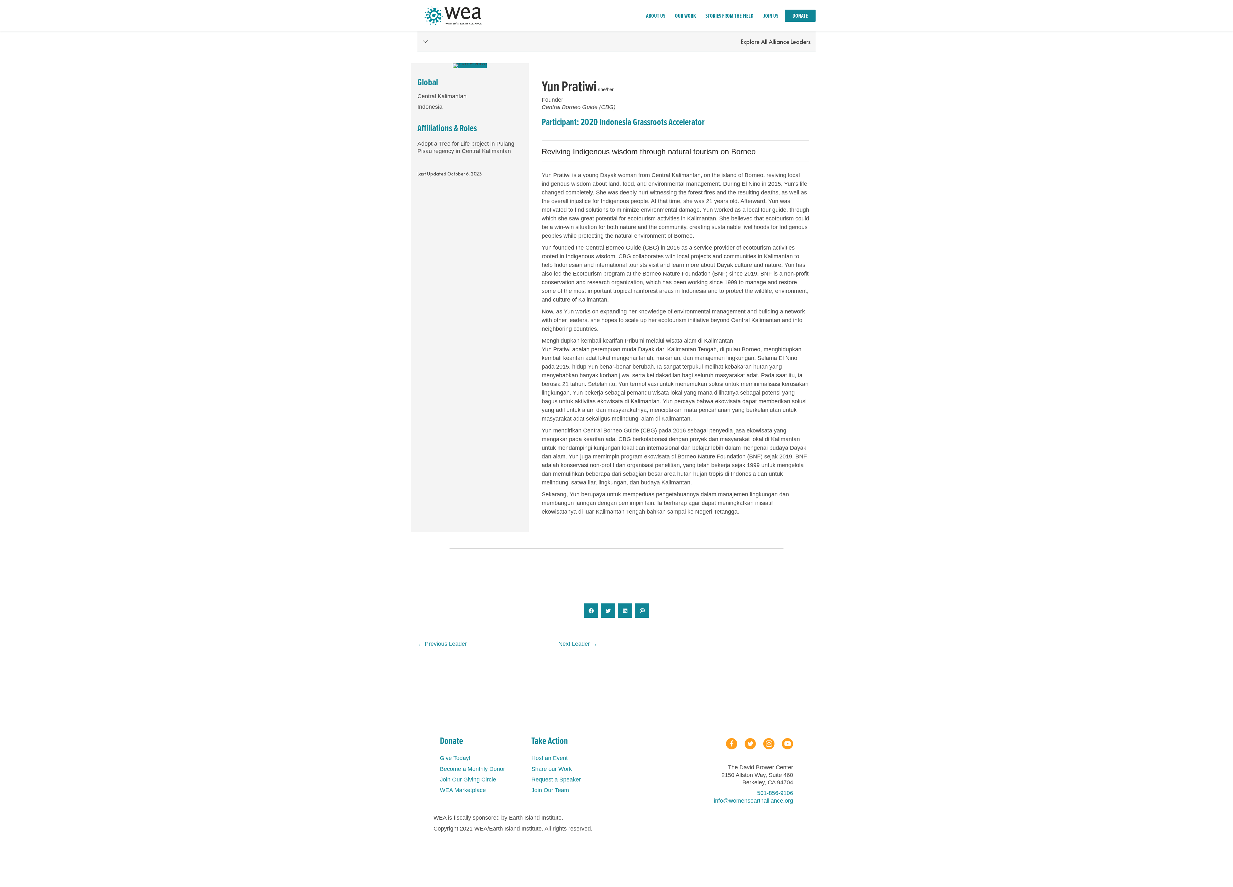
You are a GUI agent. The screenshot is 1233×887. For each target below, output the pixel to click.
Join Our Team (550, 790)
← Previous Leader (442, 644)
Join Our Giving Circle (468, 779)
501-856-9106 (775, 793)
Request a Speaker (556, 779)
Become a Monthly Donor (472, 769)
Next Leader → (577, 644)
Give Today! (455, 758)
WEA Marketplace (463, 790)
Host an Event (549, 758)
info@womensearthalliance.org (753, 800)
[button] (616, 41)
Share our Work (551, 769)
